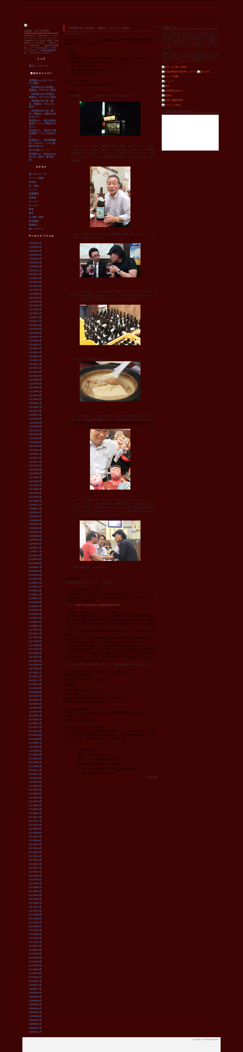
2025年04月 (35, 301)
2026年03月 (35, 258)
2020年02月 (35, 539)
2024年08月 (35, 332)
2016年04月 (35, 707)
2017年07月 (35, 649)
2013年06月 (35, 840)
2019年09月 (35, 559)
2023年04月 (35, 395)
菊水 (31, 213)
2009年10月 (35, 992)
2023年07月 (35, 383)
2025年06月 (35, 293)
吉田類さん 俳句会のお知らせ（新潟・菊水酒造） (42, 156)
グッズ (32, 189)
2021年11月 (35, 461)
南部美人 (34, 224)
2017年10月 (35, 637)
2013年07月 (35, 836)
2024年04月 (35, 348)
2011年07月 (35, 922)
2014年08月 (35, 785)
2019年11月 (35, 551)
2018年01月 (35, 625)
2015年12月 (35, 723)
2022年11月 (35, 414)
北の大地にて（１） (40, 149)
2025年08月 (35, 286)
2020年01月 (35, 543)
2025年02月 (35, 309)
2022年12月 (35, 411)
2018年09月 (35, 602)
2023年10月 (35, 372)
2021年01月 (35, 500)
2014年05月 (35, 797)
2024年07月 (35, 336)
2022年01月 (35, 453)
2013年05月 (35, 844)
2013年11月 (35, 821)
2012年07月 (35, 883)
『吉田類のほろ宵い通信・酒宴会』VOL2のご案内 (42, 103)
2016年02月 (35, 715)
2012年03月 (35, 899)
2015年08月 (35, 739)
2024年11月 (35, 321)
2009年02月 (35, 1024)
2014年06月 (35, 793)
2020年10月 (35, 512)
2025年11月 (35, 274)
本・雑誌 (34, 185)
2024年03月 (35, 352)
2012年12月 (35, 864)
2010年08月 (35, 957)
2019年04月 (35, 578)
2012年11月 (35, 867)
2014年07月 (35, 789)
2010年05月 (35, 965)
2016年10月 (35, 684)
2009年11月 (35, 989)
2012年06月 (35, 887)
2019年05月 (35, 575)
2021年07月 (35, 477)
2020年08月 (35, 520)
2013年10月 (35, 825)
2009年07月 (35, 1004)
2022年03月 (35, 446)
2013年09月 (35, 828)
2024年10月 (35, 325)
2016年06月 (35, 700)
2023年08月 (35, 379)
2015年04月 (35, 754)
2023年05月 (35, 391)
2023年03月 (35, 399)
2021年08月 (35, 473)
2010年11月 (35, 945)
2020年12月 (35, 504)
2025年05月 (35, 297)
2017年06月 (35, 653)
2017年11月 (35, 633)
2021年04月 (35, 489)
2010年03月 (35, 973)
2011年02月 (35, 942)
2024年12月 (35, 317)
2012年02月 (35, 903)
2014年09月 (35, 781)
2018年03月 (35, 617)
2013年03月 (35, 852)
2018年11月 (35, 594)
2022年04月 (35, 442)
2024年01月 (35, 360)
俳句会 (32, 182)
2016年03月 (35, 711)
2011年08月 (35, 918)
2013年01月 (35, 860)
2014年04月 (35, 801)
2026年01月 (35, 266)
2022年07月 (35, 430)
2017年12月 (35, 629)
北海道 (32, 197)
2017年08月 (35, 645)
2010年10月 (35, 949)
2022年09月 (35, 422)
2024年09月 (35, 328)
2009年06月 (35, 1008)
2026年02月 (35, 262)
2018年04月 (35, 614)
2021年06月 (35, 481)
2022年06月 (35, 434)
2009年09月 (35, 996)
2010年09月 (35, 953)
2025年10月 (35, 278)
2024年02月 (35, 356)
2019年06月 (35, 571)
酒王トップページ (39, 65)
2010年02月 (35, 977)
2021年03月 (35, 492)
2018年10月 (35, 598)
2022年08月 (35, 426)
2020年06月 (35, 528)
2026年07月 (35, 243)
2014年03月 (35, 805)
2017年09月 (35, 641)
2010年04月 (35, 969)
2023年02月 (35, 403)
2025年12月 (35, 270)
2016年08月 (35, 692)
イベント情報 (36, 178)
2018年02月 (35, 621)
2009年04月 (35, 1016)
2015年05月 (35, 750)
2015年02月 (35, 762)
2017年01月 (35, 672)
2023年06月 (35, 387)
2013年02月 (35, 856)
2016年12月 (35, 676)
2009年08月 (35, 1000)
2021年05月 (35, 485)
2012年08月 (35, 879)
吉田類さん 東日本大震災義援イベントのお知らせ (42, 133)
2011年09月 (35, 914)
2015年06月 (35, 746)
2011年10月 (35, 910)
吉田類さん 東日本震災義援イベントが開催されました (42, 123)
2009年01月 (35, 1028)
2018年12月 (35, 590)
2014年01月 (35, 813)
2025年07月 (35, 289)
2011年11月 (35, 906)
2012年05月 (35, 891)
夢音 (31, 209)
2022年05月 (35, 438)
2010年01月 (35, 981)
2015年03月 (35, 758)
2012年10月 (35, 871)
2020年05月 (35, 532)
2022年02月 (35, 450)
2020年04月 (35, 536)
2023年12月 (35, 364)
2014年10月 (35, 778)
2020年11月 (35, 508)
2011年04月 (35, 934)
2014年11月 (35, 774)
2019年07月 (35, 567)
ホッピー (34, 201)
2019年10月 (35, 555)
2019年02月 (35, 582)
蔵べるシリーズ (37, 174)
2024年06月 (35, 340)
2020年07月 (35, 524)
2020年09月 (35, 516)
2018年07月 (35, 606)
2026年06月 (35, 247)
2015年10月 (35, 731)
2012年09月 (35, 875)
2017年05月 (35, 657)
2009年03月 (35, 1020)
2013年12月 (35, 817)
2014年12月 (35, 770)
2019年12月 (35, 547)
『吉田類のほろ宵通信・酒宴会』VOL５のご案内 (97, 28)
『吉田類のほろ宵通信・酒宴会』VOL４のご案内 (42, 89)
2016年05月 (35, 703)
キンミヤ (153, 777)
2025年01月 (35, 313)
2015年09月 (35, 735)
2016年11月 (35, 680)
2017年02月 (35, 668)
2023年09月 (35, 375)
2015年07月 (35, 742)
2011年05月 (35, 930)
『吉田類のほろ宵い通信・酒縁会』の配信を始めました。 (42, 113)
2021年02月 (35, 496)
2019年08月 (35, 563)
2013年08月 (35, 832)
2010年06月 (35, 961)
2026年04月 (35, 254)
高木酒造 (34, 221)
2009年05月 (35, 1012)
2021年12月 (35, 457)
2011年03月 (35, 938)
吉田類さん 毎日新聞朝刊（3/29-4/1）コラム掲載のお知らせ (42, 143)
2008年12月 (35, 1031)
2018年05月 (35, 610)
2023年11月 (35, 368)
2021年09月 (35, 469)
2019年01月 (35, 586)
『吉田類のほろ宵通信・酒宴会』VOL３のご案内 (42, 95)
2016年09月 (35, 688)
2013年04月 (35, 848)
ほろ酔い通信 (36, 217)
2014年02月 (35, 809)
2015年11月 (35, 727)
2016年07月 (35, 696)
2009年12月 (35, 985)
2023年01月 (35, 407)
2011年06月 (35, 926)
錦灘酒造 (34, 193)
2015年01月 (35, 766)
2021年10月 (35, 465)
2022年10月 (35, 418)
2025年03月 (35, 305)
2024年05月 (35, 344)
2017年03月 (35, 664)
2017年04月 (35, 660)
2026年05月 (35, 251)
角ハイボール (36, 228)
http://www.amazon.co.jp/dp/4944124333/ (98, 604)
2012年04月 (35, 895)
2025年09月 (35, 282)
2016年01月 (35, 719)
